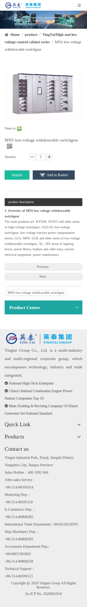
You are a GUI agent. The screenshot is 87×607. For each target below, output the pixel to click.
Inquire (17, 175)
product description (21, 202)
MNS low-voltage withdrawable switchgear (36, 292)
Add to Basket (57, 175)
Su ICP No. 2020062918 (43, 594)
